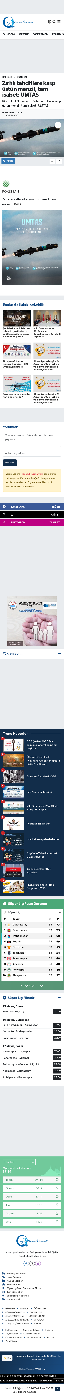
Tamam (58, 1380)
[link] (6, 183)
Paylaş (10, 161)
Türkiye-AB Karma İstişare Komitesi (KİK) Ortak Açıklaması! (15, 364)
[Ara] (54, 22)
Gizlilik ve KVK (34, 1337)
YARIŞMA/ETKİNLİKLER (17, 1323)
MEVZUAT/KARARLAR (17, 1320)
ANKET (37, 1323)
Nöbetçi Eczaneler (16, 1273)
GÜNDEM (8, 34)
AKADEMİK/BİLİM (14, 1316)
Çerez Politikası (13, 1337)
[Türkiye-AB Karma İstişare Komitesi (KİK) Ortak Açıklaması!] (17, 350)
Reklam (50, 1337)
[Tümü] (59, 653)
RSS (9, 1358)
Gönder (10, 462)
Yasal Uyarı (11, 1341)
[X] (32, 1263)
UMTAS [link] (18, 204)
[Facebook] (26, 1263)
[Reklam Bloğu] (32, 621)
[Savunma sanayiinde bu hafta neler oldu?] (17, 383)
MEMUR (24, 34)
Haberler (7, 77)
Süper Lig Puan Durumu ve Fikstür (24, 1288)
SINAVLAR (39, 1320)
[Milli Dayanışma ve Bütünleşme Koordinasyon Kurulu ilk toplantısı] (47, 318)
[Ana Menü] (59, 22)
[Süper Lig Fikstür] (59, 998)
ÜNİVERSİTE (36, 1312)
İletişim (49, 1330)
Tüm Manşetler (15, 1292)
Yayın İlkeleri (11, 1333)
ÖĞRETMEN (40, 34)
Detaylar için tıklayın (32, 985)
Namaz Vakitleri (15, 1281)
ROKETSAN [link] (10, 191)
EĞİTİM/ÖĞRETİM (15, 1312)
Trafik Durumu (14, 1284)
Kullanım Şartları (31, 1333)
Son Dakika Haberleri (18, 1296)
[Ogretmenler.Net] (18, 22)
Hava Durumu (14, 1277)
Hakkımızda (11, 1330)
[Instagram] (38, 1263)
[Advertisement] (32, 561)
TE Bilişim (40, 1369)
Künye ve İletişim (31, 1330)
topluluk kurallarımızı (33, 474)
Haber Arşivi (13, 1299)
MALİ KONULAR (37, 1316)
